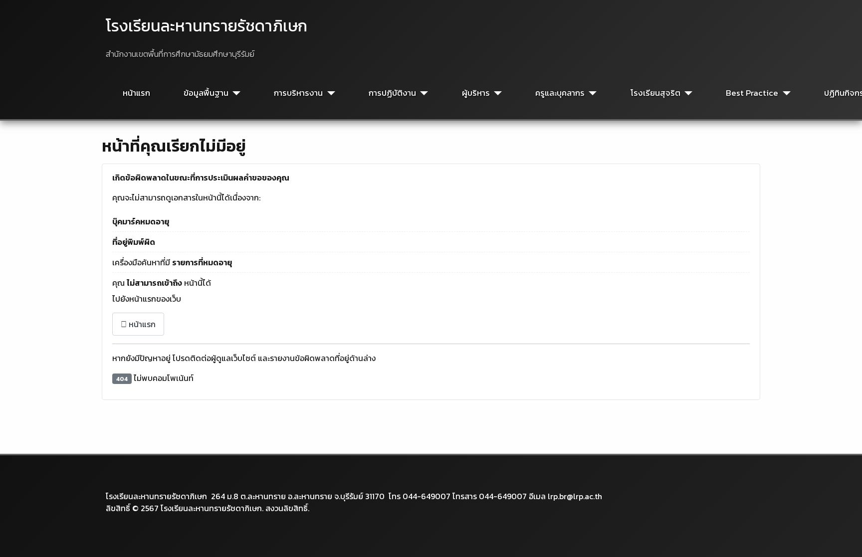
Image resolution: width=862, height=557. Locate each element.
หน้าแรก (136, 93)
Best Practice (752, 93)
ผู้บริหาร (476, 93)
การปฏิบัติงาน (392, 93)
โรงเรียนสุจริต (655, 93)
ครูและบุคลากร (560, 93)
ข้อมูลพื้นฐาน (206, 93)
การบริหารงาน (298, 93)
